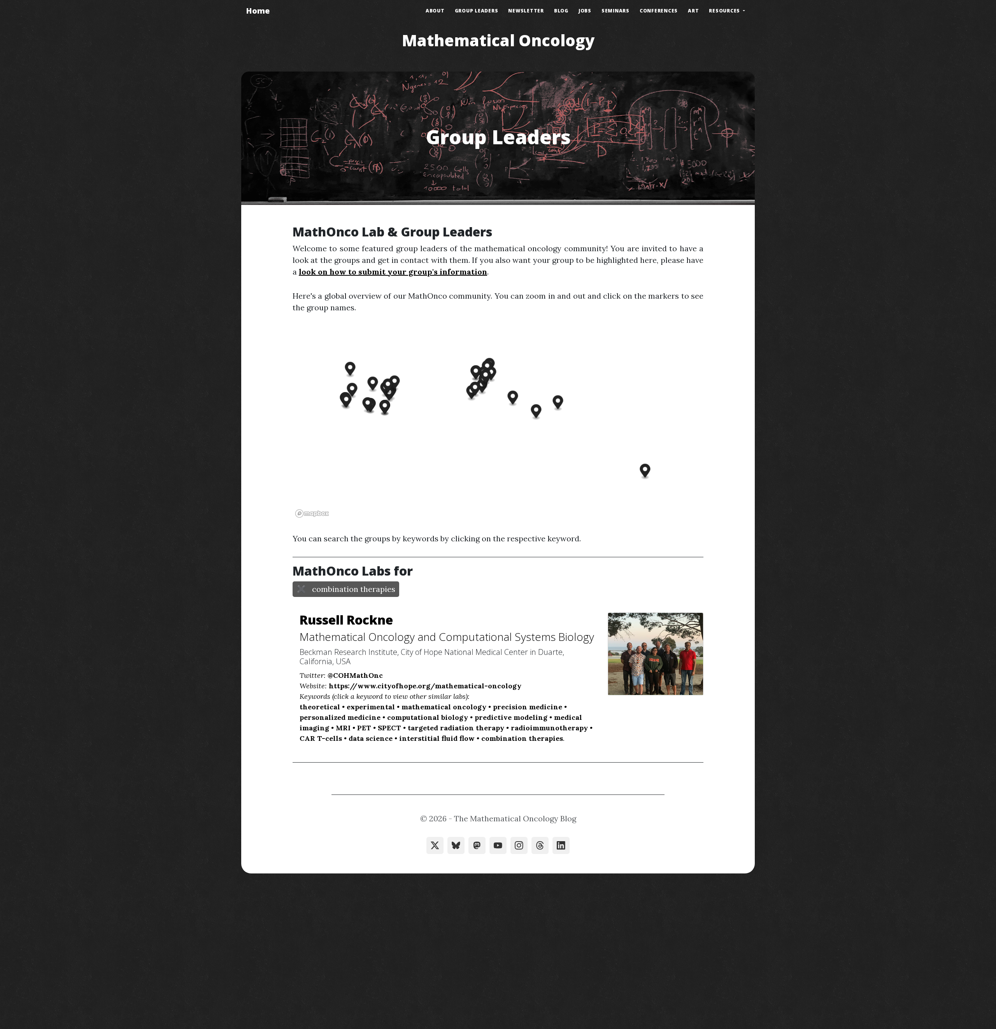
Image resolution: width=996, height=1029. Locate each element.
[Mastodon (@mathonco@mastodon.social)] (477, 845)
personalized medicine (340, 717)
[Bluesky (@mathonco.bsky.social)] (456, 845)
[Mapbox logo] (312, 513)
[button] (352, 391)
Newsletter (526, 10)
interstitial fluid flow (437, 738)
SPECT (389, 727)
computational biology (427, 717)
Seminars (615, 10)
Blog (561, 10)
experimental (371, 706)
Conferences (659, 10)
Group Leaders (476, 10)
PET (364, 727)
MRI (343, 727)
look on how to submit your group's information (393, 271)
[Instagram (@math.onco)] (519, 845)
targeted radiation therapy (456, 727)
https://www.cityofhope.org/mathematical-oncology (425, 685)
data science (371, 738)
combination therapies (522, 738)
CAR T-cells (321, 738)
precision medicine (527, 706)
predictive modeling (511, 717)
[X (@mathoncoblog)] (435, 845)
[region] (498, 423)
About (435, 10)
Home (258, 10)
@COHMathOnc (355, 675)
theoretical (320, 706)
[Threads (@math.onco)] (540, 845)
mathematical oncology (444, 706)
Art (693, 10)
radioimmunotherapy (549, 727)
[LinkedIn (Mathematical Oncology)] (561, 845)
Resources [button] (725, 10)
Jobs (585, 10)
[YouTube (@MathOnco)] (498, 845)
